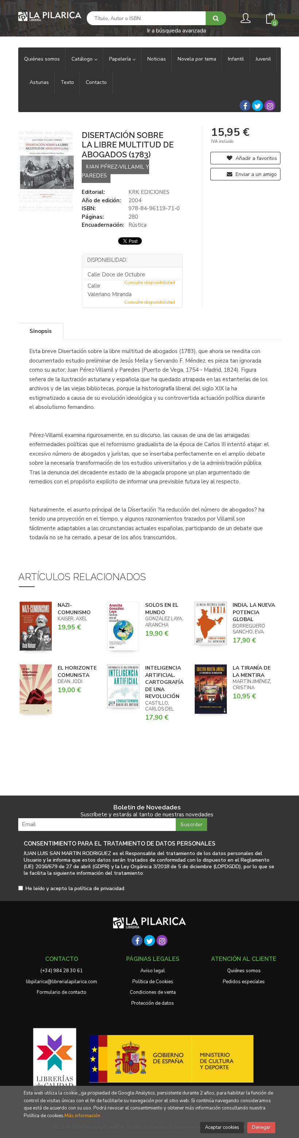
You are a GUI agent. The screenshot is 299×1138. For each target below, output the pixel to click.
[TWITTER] (257, 105)
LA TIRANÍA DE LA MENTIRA (252, 671)
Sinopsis (41, 331)
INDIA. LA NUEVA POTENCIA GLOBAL (254, 612)
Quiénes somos (244, 971)
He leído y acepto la (75, 889)
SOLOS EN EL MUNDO (161, 609)
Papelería (120, 58)
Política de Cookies (152, 981)
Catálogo (82, 58)
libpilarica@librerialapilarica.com (61, 981)
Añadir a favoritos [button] (255, 158)
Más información (82, 1115)
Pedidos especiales (244, 981)
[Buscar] (216, 18)
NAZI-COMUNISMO (74, 609)
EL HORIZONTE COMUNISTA (77, 671)
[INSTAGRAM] (269, 105)
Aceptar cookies (222, 1127)
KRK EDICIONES (149, 192)
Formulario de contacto (61, 992)
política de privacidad (99, 888)
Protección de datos (152, 1003)
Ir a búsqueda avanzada (176, 30)
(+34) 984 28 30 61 (61, 971)
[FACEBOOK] (245, 105)
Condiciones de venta (153, 992)
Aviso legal (152, 971)
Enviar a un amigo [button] (255, 174)
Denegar (261, 1127)
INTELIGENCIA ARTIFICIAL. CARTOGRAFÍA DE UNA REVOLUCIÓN (164, 682)
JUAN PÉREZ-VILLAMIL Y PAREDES (115, 171)
